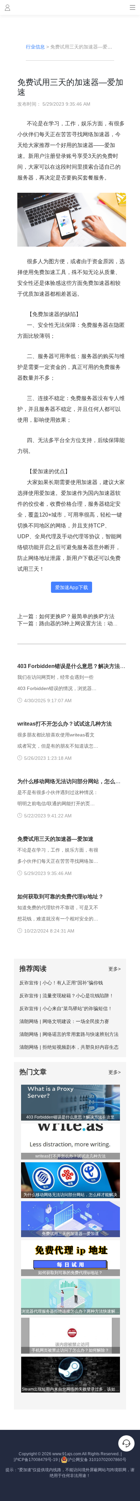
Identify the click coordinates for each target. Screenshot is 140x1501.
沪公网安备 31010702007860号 (97, 1459)
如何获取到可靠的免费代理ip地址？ (60, 896)
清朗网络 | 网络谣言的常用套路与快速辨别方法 (69, 1034)
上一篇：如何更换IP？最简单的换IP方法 (66, 616)
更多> (114, 969)
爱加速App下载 (71, 587)
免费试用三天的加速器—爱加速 (55, 839)
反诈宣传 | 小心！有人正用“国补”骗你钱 (61, 982)
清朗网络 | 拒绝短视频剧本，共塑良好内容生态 (69, 1047)
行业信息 (35, 46)
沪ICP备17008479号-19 (36, 1459)
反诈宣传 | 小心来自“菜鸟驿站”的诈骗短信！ (65, 1008)
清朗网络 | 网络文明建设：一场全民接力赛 (64, 1021)
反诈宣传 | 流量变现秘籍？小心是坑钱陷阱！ (66, 995)
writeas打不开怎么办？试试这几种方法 (64, 724)
